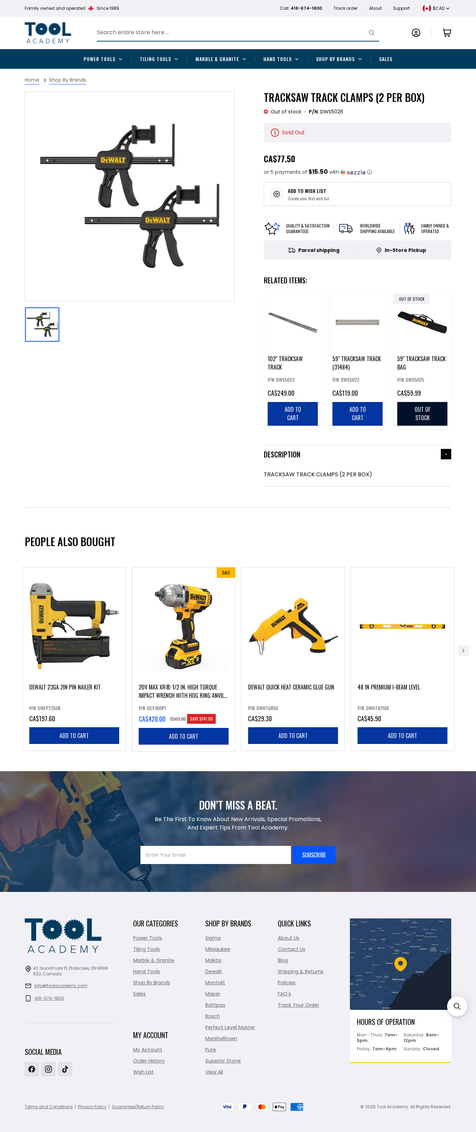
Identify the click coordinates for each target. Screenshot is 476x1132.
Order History (149, 1060)
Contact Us (291, 949)
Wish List (143, 1071)
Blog (283, 960)
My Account (147, 1049)
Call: (301, 8)
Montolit (215, 982)
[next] (463, 651)
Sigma (213, 937)
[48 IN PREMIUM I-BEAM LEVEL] (402, 659)
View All (214, 1071)
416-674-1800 (49, 998)
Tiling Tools (155, 58)
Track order (345, 8)
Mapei (212, 993)
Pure (210, 1049)
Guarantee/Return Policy (138, 1107)
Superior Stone (223, 1060)
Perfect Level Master (230, 1027)
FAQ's (284, 993)
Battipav (215, 1004)
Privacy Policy (92, 1107)
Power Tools (99, 58)
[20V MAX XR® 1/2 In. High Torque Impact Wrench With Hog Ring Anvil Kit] (184, 659)
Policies (286, 982)
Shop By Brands (335, 58)
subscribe (314, 855)
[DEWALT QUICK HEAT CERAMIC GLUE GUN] (293, 659)
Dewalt (213, 971)
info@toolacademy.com (60, 986)
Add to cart (74, 735)
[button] (318, 172)
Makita (213, 960)
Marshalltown (221, 1038)
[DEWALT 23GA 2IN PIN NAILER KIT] (74, 659)
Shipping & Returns (300, 971)
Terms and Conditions (49, 1107)
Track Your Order (298, 1004)
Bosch (212, 1016)
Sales (385, 58)
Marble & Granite (217, 58)
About (375, 8)
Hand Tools (277, 58)
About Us (288, 937)
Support (401, 8)
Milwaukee (217, 949)
